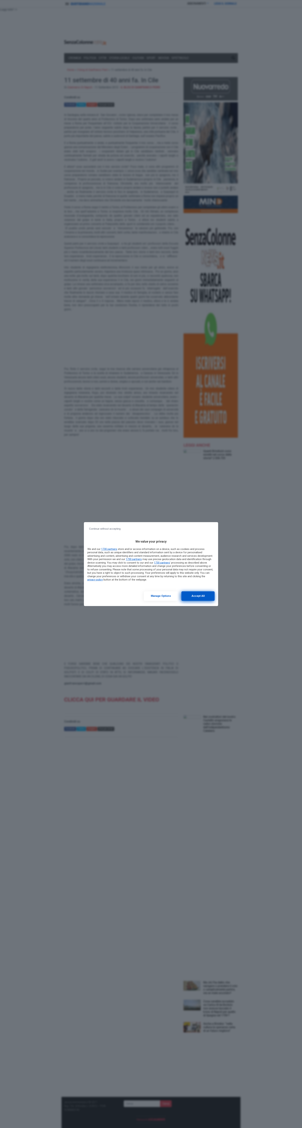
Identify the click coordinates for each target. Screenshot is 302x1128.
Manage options (161, 595)
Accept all (198, 595)
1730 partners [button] (109, 549)
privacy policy (95, 579)
